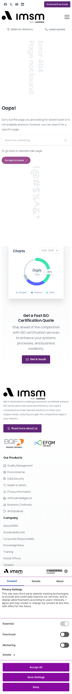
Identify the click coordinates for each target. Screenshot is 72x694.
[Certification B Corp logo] (14, 443)
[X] (11, 4)
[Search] (65, 140)
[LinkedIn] (22, 4)
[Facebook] (5, 4)
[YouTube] (17, 4)
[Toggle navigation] (67, 17)
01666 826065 (57, 29)
